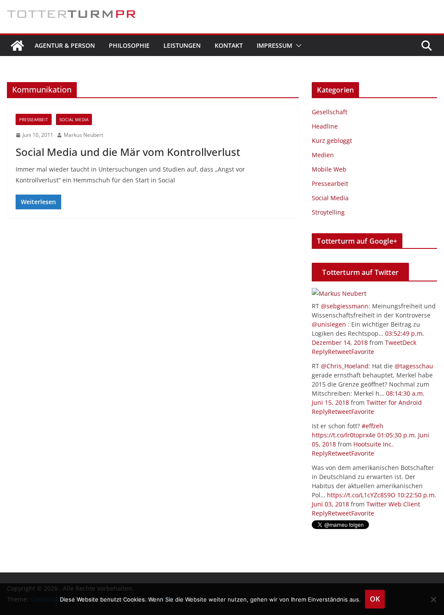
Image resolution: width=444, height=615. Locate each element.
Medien (323, 155)
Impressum (274, 45)
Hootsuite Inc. (373, 444)
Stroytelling (328, 212)
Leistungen (182, 45)
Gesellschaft (329, 112)
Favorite (362, 351)
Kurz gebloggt (332, 140)
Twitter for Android (394, 402)
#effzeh (372, 426)
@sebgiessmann (345, 306)
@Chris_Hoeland (345, 366)
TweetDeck (400, 342)
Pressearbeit (33, 119)
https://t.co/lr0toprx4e (343, 435)
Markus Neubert (83, 135)
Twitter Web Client (393, 504)
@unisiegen (329, 324)
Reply (320, 351)
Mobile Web (329, 169)
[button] (297, 46)
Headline (325, 126)
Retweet (339, 351)
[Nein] (433, 599)
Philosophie (129, 45)
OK (375, 599)
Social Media (73, 119)
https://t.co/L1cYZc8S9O (361, 495)
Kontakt (229, 45)
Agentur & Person (65, 45)
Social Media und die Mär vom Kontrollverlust (128, 152)
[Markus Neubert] (339, 293)
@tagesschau (414, 366)
